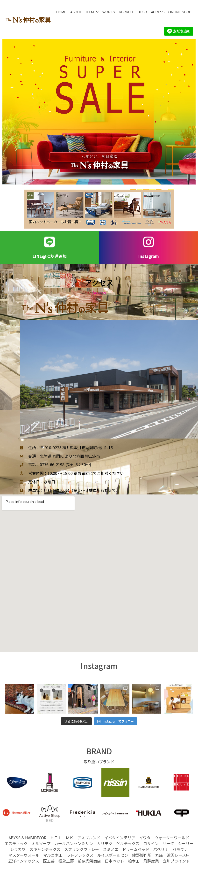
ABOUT (76, 12)
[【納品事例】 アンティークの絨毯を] (19, 699)
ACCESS (157, 12)
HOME (61, 12)
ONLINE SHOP (179, 12)
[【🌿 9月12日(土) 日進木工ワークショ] (51, 699)
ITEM (90, 12)
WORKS (108, 12)
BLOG (142, 12)
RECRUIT (126, 12)
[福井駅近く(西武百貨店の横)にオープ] (83, 699)
